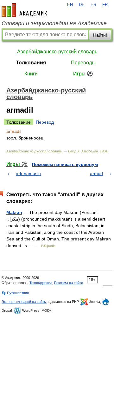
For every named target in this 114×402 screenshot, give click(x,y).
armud (96, 173)
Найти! (100, 35)
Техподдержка (40, 283)
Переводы (83, 62)
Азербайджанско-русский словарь (57, 51)
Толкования (31, 62)
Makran (14, 212)
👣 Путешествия (15, 293)
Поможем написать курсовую (65, 164)
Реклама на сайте (68, 283)
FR (105, 5)
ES (93, 5)
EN (70, 5)
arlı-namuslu (28, 173)
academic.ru (24, 10)
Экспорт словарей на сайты (24, 302)
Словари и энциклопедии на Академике (54, 23)
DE (82, 5)
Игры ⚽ (83, 73)
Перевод (45, 122)
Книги (31, 73)
